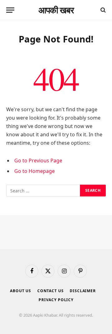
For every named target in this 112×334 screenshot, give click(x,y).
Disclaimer (83, 290)
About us (20, 290)
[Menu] (10, 10)
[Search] (102, 10)
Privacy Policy (56, 299)
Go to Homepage (34, 171)
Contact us (50, 290)
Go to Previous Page (38, 160)
